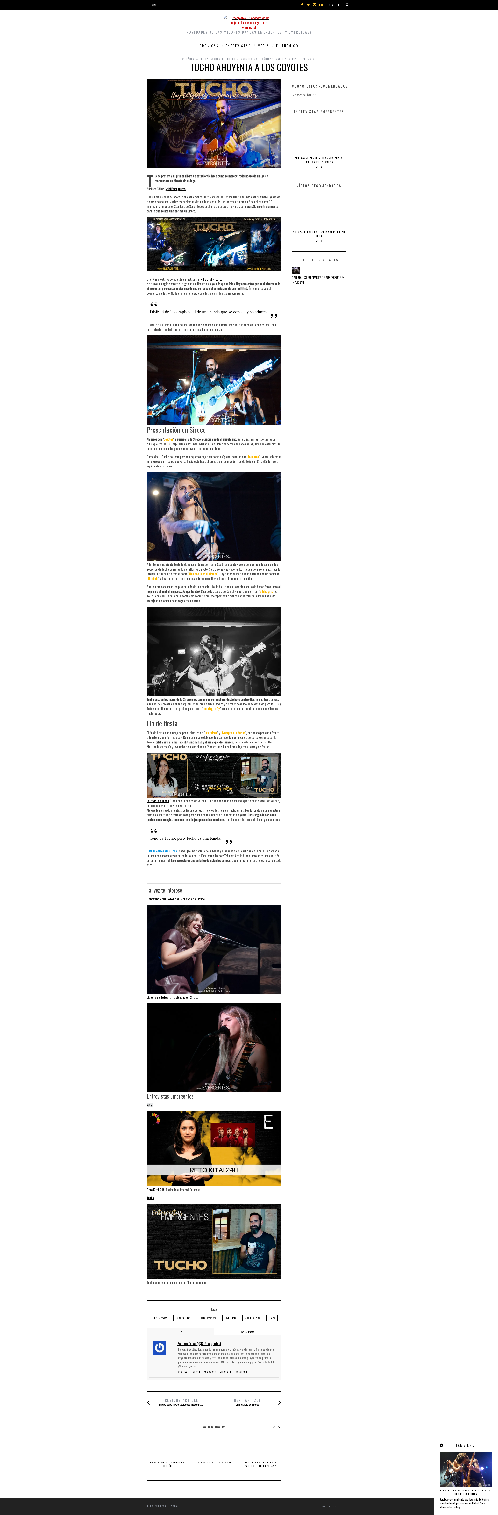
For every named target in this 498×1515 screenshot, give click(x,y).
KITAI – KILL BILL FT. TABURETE (319, 229)
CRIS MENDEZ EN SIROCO (247, 1402)
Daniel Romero (207, 1318)
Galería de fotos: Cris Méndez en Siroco (172, 997)
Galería (281, 58)
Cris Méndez (160, 1318)
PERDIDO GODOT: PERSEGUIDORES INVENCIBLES (180, 1402)
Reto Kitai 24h (156, 1189)
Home (153, 4)
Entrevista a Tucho (158, 801)
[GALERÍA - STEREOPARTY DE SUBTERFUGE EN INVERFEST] (296, 266)
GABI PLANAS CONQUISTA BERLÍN (167, 1464)
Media (263, 45)
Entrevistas (238, 45)
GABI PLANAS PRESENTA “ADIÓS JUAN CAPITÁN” (261, 1464)
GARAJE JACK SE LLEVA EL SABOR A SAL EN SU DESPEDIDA (466, 1492)
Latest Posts (247, 1332)
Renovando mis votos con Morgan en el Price (176, 898)
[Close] (442, 1445)
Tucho (150, 1198)
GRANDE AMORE (319, 158)
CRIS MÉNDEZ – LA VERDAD (214, 1462)
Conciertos (249, 58)
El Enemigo (287, 45)
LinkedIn (225, 1371)
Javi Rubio (230, 1318)
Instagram (241, 1371)
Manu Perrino (252, 1318)
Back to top (328, 1506)
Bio (180, 1332)
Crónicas (209, 45)
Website (182, 1371)
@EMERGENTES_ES (211, 279)
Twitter (195, 1371)
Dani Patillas (183, 1318)
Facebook (210, 1371)
